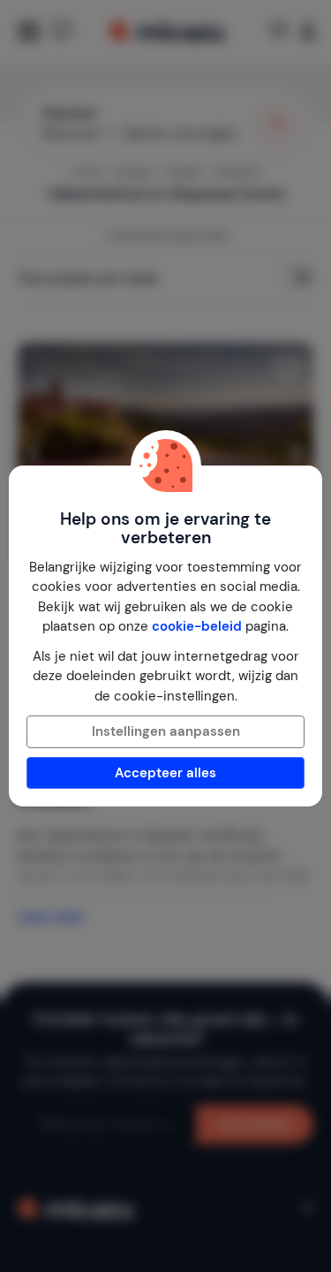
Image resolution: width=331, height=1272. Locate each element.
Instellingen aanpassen (166, 731)
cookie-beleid (197, 626)
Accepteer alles (165, 773)
